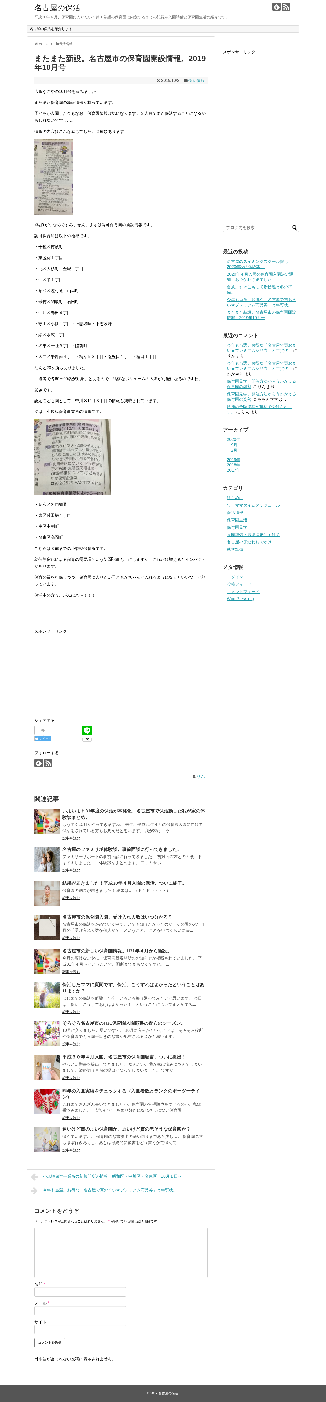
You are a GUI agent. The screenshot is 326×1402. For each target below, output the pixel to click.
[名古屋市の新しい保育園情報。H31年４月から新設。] (47, 961)
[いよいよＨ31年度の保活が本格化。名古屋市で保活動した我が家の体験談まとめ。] (47, 821)
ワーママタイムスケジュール (253, 505)
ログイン (235, 577)
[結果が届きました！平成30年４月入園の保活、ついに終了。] (47, 893)
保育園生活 (237, 520)
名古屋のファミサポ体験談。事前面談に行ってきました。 (122, 849)
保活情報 (196, 80)
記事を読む (71, 838)
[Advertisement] (121, 670)
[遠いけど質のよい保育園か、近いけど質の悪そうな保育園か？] (47, 1139)
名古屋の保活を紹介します (51, 29)
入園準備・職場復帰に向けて (253, 535)
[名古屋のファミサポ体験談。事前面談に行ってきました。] (47, 859)
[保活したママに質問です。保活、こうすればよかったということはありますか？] (47, 995)
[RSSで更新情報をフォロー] (286, 7)
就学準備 (235, 549)
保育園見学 (237, 527)
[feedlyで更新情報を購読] (276, 7)
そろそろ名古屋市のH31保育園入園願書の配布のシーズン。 (123, 1023)
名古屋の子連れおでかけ (249, 542)
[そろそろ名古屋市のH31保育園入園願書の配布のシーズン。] (47, 1033)
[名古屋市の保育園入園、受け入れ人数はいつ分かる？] (47, 927)
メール (41, 1303)
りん (201, 776)
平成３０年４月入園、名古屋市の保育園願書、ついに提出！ (124, 1057)
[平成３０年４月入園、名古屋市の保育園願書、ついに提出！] (47, 1067)
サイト (40, 1322)
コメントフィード (243, 592)
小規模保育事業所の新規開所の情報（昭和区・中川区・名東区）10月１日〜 (112, 1176)
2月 (234, 450)
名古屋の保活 (57, 8)
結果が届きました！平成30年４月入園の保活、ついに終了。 (124, 883)
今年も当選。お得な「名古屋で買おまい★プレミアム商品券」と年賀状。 (110, 1190)
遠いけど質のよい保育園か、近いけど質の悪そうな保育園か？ (126, 1129)
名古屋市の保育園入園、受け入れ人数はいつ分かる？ (117, 917)
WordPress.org (240, 599)
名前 (39, 1284)
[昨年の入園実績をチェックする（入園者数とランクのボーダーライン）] (47, 1101)
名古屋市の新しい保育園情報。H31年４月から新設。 (117, 950)
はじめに (235, 498)
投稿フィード (239, 584)
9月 (234, 445)
